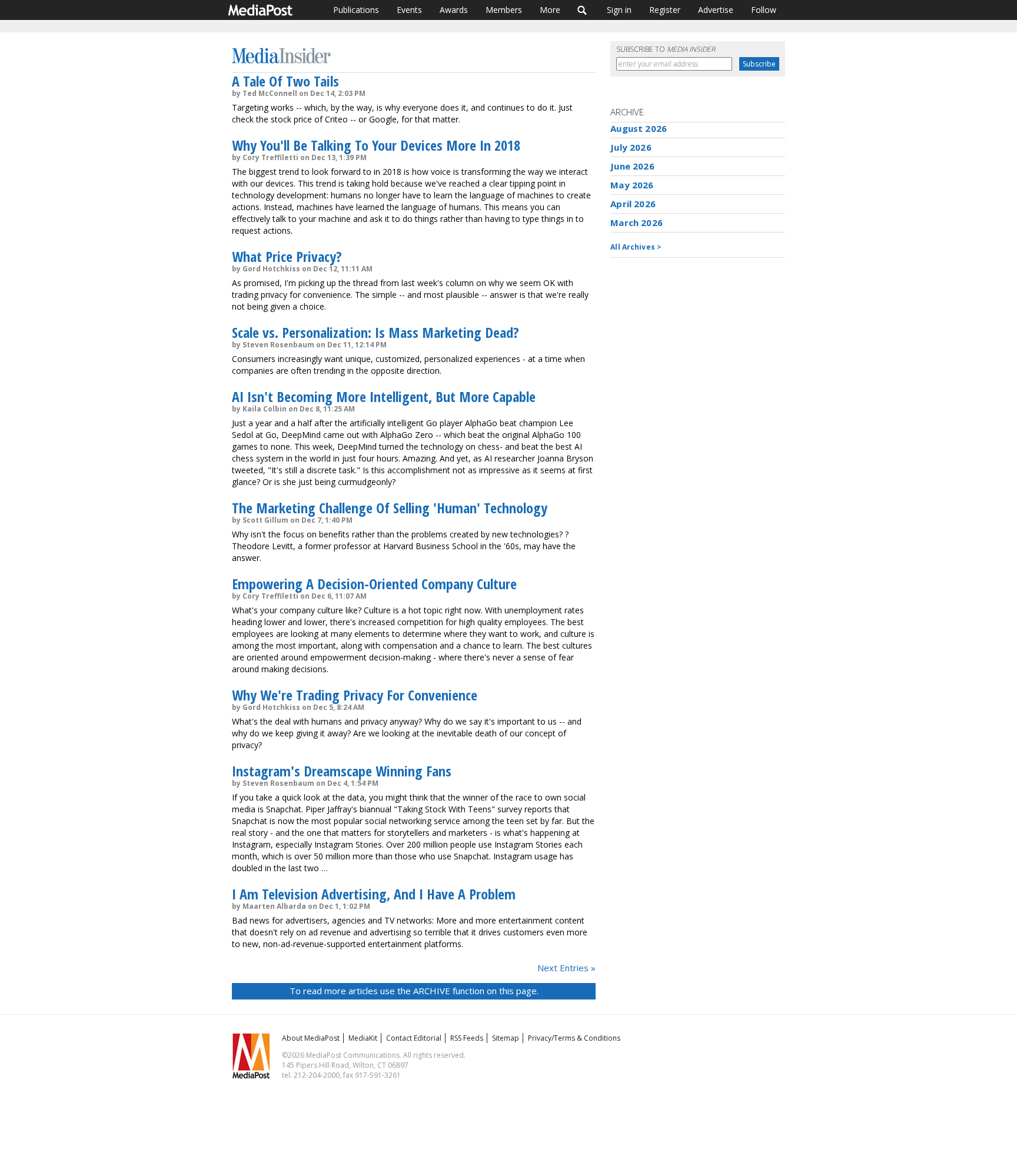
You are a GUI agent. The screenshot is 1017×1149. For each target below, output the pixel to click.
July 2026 (630, 147)
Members (504, 9)
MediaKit (362, 1038)
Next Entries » (566, 968)
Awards (454, 9)
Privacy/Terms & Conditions (574, 1038)
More (550, 9)
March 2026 (636, 222)
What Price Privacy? (287, 256)
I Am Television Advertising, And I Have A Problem (374, 894)
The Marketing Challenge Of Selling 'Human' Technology (389, 507)
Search (582, 10)
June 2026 (632, 166)
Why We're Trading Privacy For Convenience (354, 695)
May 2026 (631, 185)
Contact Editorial (413, 1038)
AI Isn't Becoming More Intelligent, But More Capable (384, 396)
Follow (763, 9)
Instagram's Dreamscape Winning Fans (341, 771)
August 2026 (638, 128)
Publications (356, 9)
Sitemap (505, 1038)
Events (409, 9)
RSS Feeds (466, 1038)
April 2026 (633, 204)
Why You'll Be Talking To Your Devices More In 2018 (376, 145)
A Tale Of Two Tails (285, 81)
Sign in (619, 9)
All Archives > (636, 247)
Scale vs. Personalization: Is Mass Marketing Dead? (375, 332)
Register (664, 9)
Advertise (715, 9)
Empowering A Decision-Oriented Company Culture (374, 583)
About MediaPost (311, 1038)
